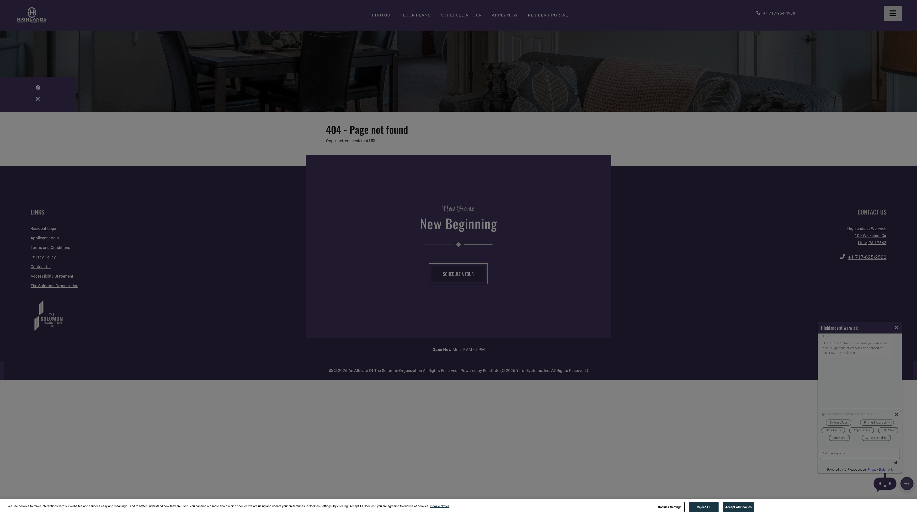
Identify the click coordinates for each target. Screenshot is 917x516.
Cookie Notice (439, 506)
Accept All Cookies (738, 507)
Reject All (703, 507)
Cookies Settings (670, 507)
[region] (458, 507)
